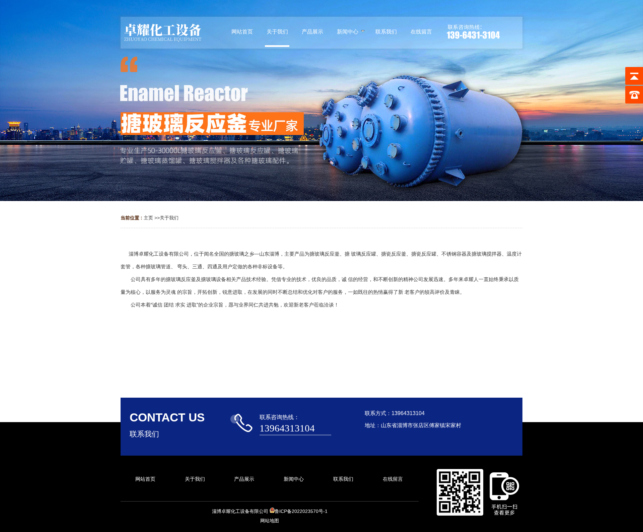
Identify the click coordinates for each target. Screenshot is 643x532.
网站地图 (269, 520)
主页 (148, 217)
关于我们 (169, 217)
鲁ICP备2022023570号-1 (301, 511)
